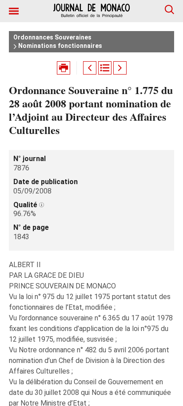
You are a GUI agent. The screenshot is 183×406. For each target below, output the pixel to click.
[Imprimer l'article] (63, 68)
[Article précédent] (89, 68)
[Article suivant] (120, 68)
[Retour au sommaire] (104, 68)
